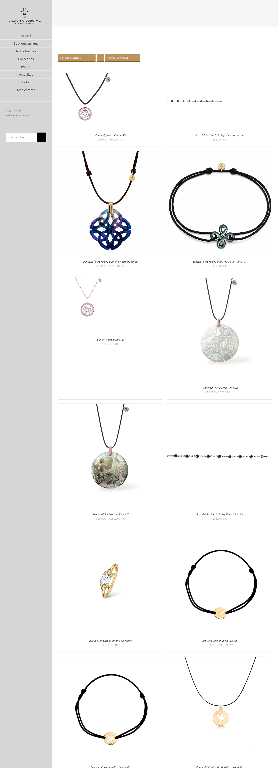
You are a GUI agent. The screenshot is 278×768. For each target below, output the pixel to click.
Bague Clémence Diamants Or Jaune (110, 640)
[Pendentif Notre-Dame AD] (86, 75)
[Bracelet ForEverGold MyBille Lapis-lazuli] (195, 75)
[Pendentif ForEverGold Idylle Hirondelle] (219, 659)
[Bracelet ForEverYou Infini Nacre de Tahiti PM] (219, 153)
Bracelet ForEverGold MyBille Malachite (219, 514)
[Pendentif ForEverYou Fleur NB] (219, 280)
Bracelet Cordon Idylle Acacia (219, 640)
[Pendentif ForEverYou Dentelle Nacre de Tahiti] (110, 153)
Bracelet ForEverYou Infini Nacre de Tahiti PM (220, 261)
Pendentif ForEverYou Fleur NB (220, 388)
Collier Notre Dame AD (110, 339)
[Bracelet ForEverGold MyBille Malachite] (219, 406)
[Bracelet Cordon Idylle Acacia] (219, 532)
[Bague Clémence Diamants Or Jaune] (110, 532)
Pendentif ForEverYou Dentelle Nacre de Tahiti (110, 261)
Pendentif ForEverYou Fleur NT (110, 514)
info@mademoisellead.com (20, 115)
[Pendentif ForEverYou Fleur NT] (110, 406)
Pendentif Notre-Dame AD (110, 135)
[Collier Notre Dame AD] (86, 280)
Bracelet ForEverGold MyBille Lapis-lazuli (219, 135)
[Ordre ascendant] (100, 58)
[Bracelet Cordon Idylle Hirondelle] (110, 659)
